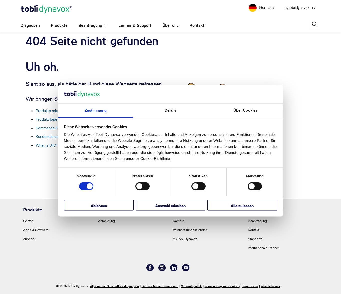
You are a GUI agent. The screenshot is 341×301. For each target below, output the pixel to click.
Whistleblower (270, 293)
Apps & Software (35, 237)
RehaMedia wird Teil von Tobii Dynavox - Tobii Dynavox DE (170, 3)
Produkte (59, 33)
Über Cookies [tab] (245, 110)
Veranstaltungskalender (190, 237)
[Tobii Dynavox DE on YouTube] (185, 277)
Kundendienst (47, 143)
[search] (314, 32)
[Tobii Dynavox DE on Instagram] (162, 277)
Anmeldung (106, 228)
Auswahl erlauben (170, 206)
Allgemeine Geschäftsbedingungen (114, 293)
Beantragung (90, 33)
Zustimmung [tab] (96, 110)
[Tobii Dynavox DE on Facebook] (150, 277)
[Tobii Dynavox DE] (46, 16)
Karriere (178, 228)
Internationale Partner (263, 255)
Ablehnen (99, 206)
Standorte (255, 246)
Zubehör (29, 246)
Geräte (28, 228)
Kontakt (191, 33)
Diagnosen (30, 33)
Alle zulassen (242, 206)
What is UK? (46, 152)
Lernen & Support (129, 33)
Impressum (250, 293)
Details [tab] (171, 110)
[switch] (142, 186)
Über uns (165, 33)
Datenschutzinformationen (160, 293)
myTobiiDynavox (185, 246)
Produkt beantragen (52, 126)
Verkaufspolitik (191, 293)
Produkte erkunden (51, 118)
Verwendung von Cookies (222, 293)
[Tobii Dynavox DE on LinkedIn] (174, 277)
